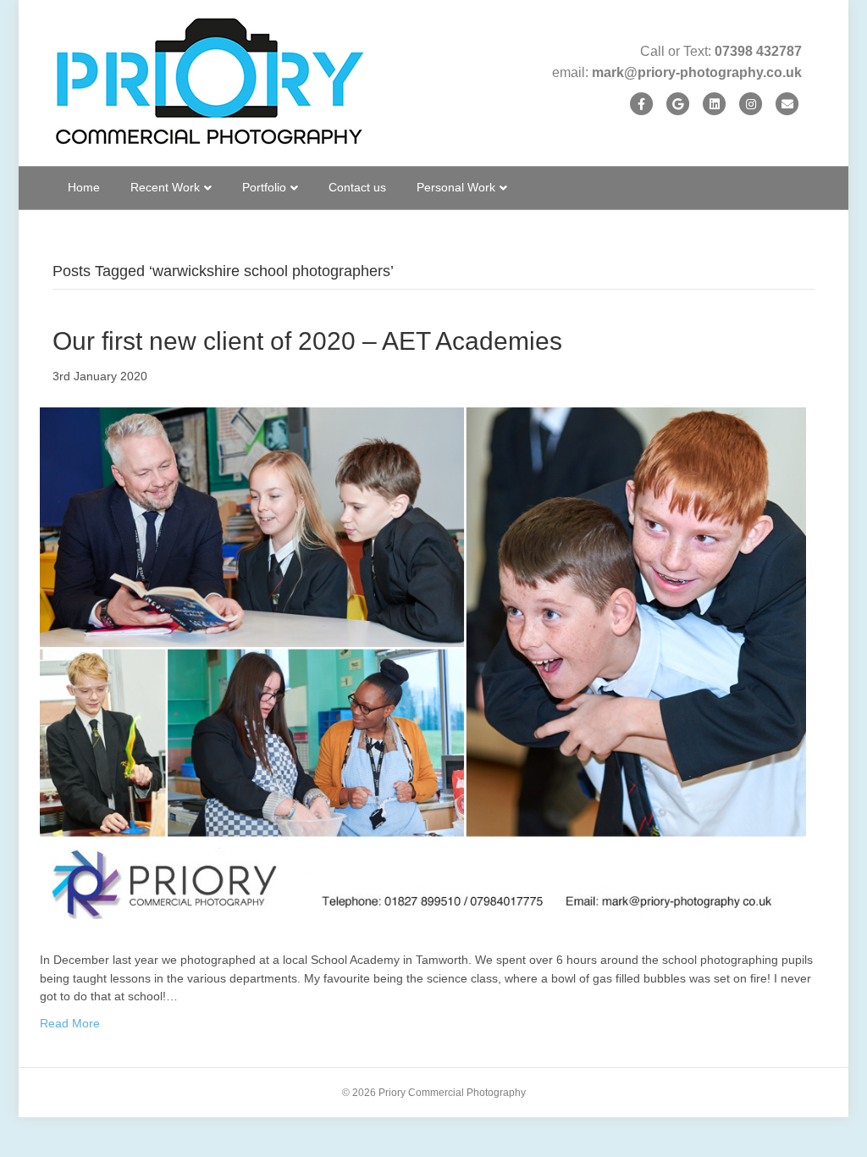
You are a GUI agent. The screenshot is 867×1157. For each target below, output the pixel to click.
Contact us (357, 187)
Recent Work (165, 187)
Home (84, 187)
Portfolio (264, 187)
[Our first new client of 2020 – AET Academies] (423, 667)
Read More (70, 1023)
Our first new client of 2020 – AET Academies (307, 341)
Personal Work (456, 187)
